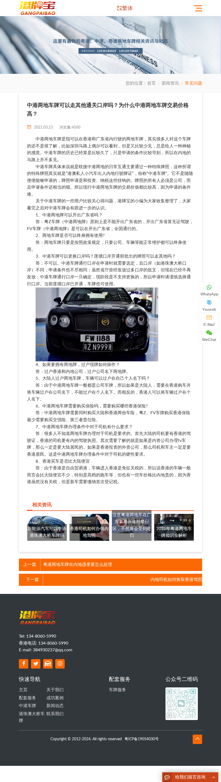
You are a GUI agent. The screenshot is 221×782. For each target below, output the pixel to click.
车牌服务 (117, 690)
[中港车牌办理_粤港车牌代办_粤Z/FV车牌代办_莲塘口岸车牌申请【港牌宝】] (38, 8)
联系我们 (55, 714)
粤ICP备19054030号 (142, 739)
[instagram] (60, 664)
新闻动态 (55, 706)
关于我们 (55, 690)
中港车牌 (27, 706)
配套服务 (27, 698)
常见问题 (193, 83)
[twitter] (35, 664)
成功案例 (55, 698)
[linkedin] (48, 664)
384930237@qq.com (52, 650)
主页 (23, 690)
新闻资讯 (170, 83)
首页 (151, 83)
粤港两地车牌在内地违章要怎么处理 (77, 564)
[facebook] (23, 664)
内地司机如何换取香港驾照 (176, 579)
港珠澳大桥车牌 (32, 717)
